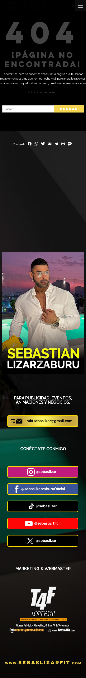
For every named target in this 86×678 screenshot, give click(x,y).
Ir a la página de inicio (44, 92)
